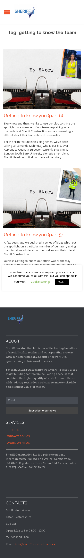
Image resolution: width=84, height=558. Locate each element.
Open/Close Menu (7, 12)
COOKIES (12, 430)
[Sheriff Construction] (25, 12)
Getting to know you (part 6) (33, 115)
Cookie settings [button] (40, 281)
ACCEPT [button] (62, 281)
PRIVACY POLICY (18, 436)
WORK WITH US (18, 442)
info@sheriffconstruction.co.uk (35, 544)
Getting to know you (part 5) (33, 235)
